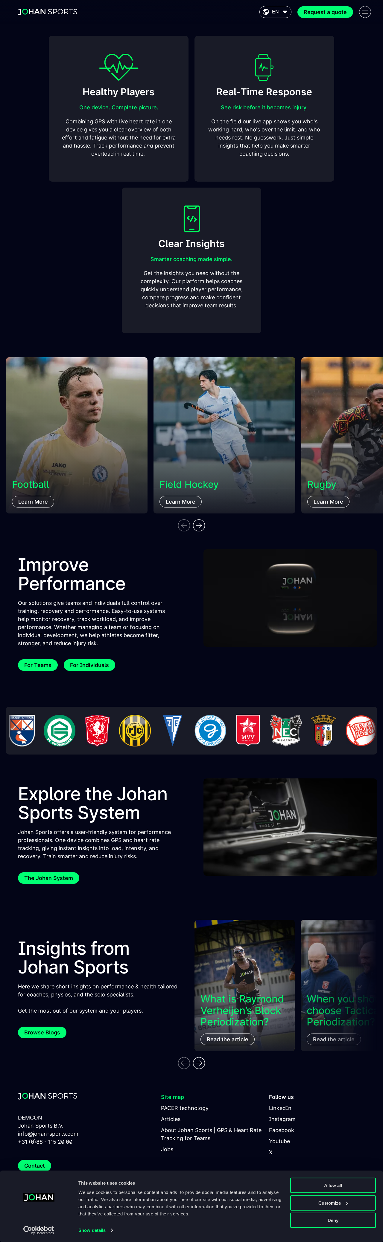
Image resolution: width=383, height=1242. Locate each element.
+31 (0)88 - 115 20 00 (45, 1142)
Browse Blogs (42, 1032)
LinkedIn (280, 1108)
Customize (329, 1202)
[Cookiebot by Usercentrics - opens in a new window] (39, 1230)
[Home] (48, 12)
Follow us (281, 1097)
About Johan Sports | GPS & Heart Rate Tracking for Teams (211, 1134)
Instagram (282, 1119)
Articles (170, 1119)
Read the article (227, 1039)
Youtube (279, 1141)
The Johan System (48, 878)
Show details (92, 1230)
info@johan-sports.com (48, 1134)
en (275, 11)
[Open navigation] (365, 12)
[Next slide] (199, 525)
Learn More (33, 502)
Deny (333, 1220)
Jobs (167, 1149)
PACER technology (185, 1108)
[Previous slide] (184, 525)
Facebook (281, 1130)
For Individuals (89, 665)
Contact (34, 1166)
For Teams (37, 665)
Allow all (333, 1185)
